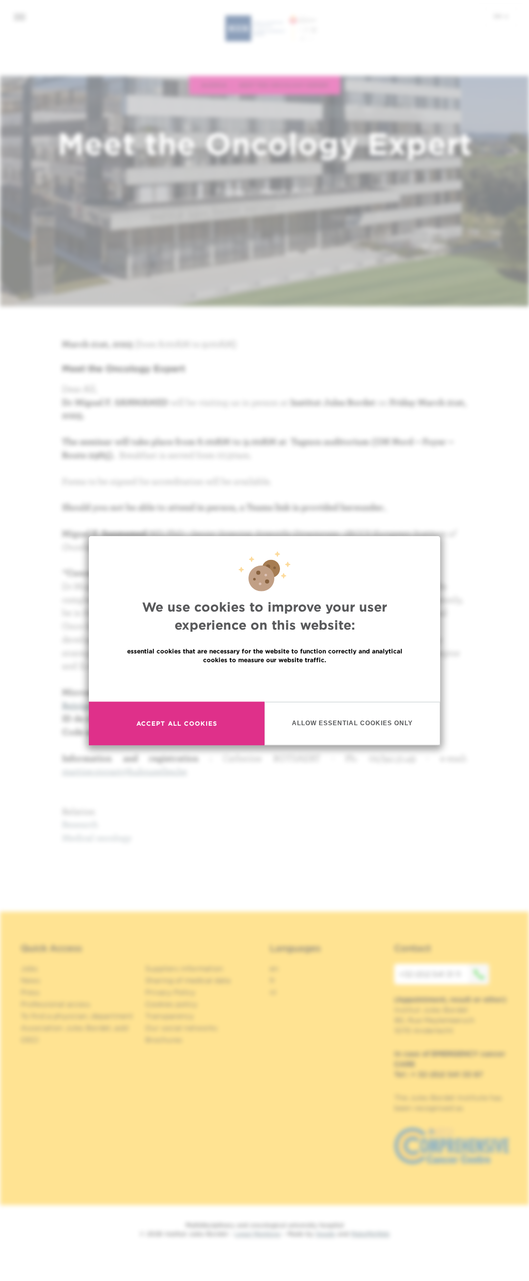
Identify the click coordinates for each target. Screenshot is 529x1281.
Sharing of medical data (187, 980)
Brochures (163, 1040)
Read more (264, 681)
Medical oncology (97, 837)
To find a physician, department (77, 1016)
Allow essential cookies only (352, 723)
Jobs (29, 968)
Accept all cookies (176, 723)
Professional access (55, 1004)
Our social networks (181, 1028)
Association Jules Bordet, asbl (75, 1028)
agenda (214, 84)
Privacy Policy (170, 992)
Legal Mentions (258, 1234)
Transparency (169, 1016)
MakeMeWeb (370, 1234)
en (498, 16)
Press (30, 992)
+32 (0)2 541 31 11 (430, 974)
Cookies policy (171, 1004)
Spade (325, 1234)
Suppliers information (184, 968)
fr (272, 980)
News (30, 980)
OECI (30, 1040)
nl (273, 992)
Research (80, 824)
